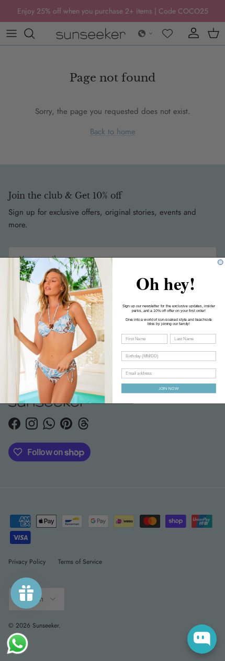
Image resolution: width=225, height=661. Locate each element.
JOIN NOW (168, 388)
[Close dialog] (220, 262)
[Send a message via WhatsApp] (17, 643)
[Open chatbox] (202, 639)
